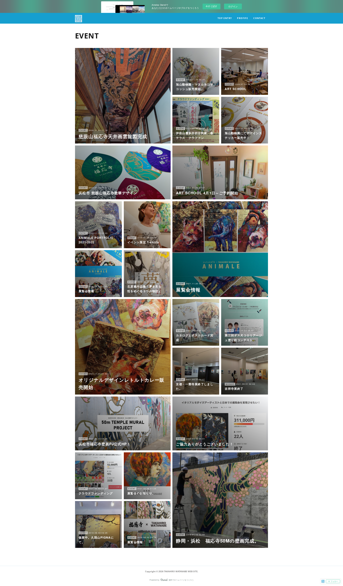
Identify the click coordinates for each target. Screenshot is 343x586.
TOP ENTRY (225, 18)
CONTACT (259, 18)
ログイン (233, 6)
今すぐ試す (211, 6)
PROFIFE (242, 18)
